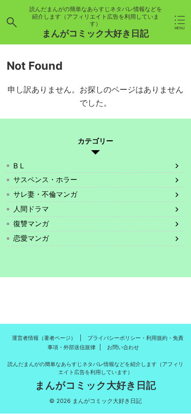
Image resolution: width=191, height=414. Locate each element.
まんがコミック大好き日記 (95, 33)
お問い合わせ (123, 347)
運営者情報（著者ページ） (44, 337)
